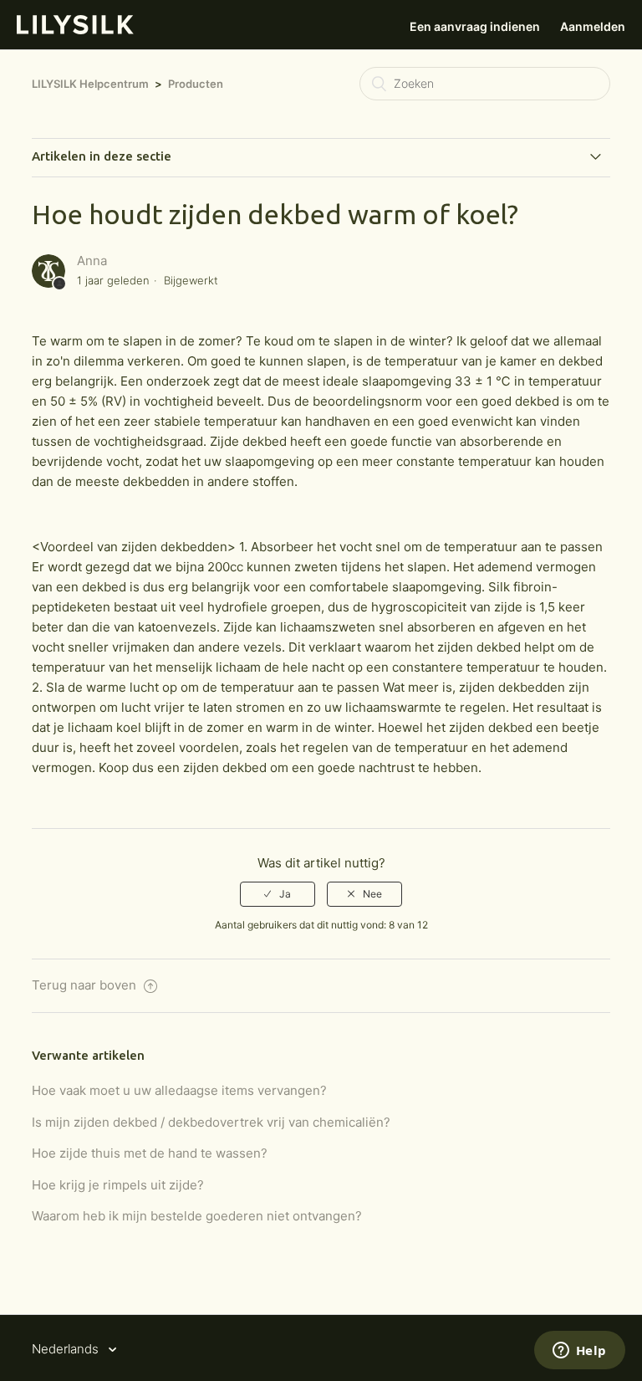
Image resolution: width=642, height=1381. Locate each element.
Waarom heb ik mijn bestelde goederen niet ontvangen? (197, 1216)
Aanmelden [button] (592, 26)
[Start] (75, 30)
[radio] (277, 894)
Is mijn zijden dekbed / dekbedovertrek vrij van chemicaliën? (211, 1122)
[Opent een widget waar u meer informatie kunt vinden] (579, 1352)
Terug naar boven (86, 985)
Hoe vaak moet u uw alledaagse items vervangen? (179, 1090)
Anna (92, 261)
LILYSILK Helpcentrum (90, 83)
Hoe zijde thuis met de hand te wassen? (150, 1153)
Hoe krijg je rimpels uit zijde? (118, 1185)
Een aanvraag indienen (475, 26)
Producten (195, 83)
